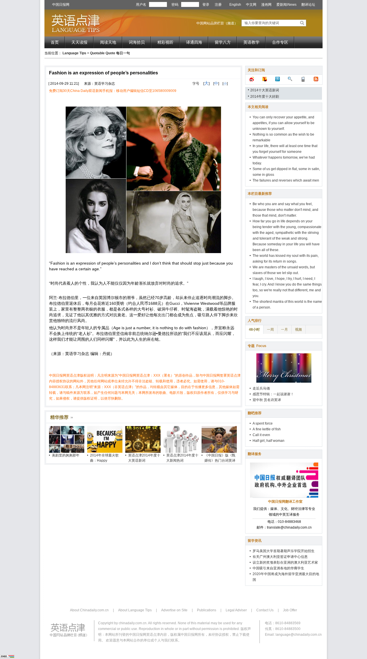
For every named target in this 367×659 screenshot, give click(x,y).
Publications (206, 610)
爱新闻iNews (286, 5)
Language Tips (74, 53)
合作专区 (280, 42)
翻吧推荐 (254, 413)
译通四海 (194, 42)
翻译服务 (254, 454)
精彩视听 (165, 42)
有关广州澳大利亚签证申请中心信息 (280, 557)
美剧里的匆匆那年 (65, 455)
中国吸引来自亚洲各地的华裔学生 (278, 568)
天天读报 (79, 42)
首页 (55, 42)
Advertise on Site (174, 610)
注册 (218, 5)
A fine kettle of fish (267, 429)
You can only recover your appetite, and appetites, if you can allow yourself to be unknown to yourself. (284, 123)
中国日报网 (60, 5)
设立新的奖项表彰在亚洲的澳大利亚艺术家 (285, 562)
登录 (205, 5)
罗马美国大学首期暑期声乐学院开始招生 (284, 551)
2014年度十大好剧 (264, 97)
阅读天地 (108, 42)
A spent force (263, 423)
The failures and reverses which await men (286, 180)
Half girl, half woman (268, 441)
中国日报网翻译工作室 (285, 502)
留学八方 (223, 42)
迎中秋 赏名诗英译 (267, 400)
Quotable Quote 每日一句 (110, 53)
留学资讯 (254, 541)
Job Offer (290, 610)
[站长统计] (7, 657)
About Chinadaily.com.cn (89, 610)
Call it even (261, 435)
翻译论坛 (308, 5)
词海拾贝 (137, 42)
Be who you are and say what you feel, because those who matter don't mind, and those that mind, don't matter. (285, 209)
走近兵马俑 (261, 388)
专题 (257, 346)
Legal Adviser (236, 610)
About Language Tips (135, 610)
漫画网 (266, 5)
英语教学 (251, 42)
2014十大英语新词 (264, 90)
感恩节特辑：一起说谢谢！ (273, 394)
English (235, 5)
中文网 (251, 5)
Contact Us (265, 610)
